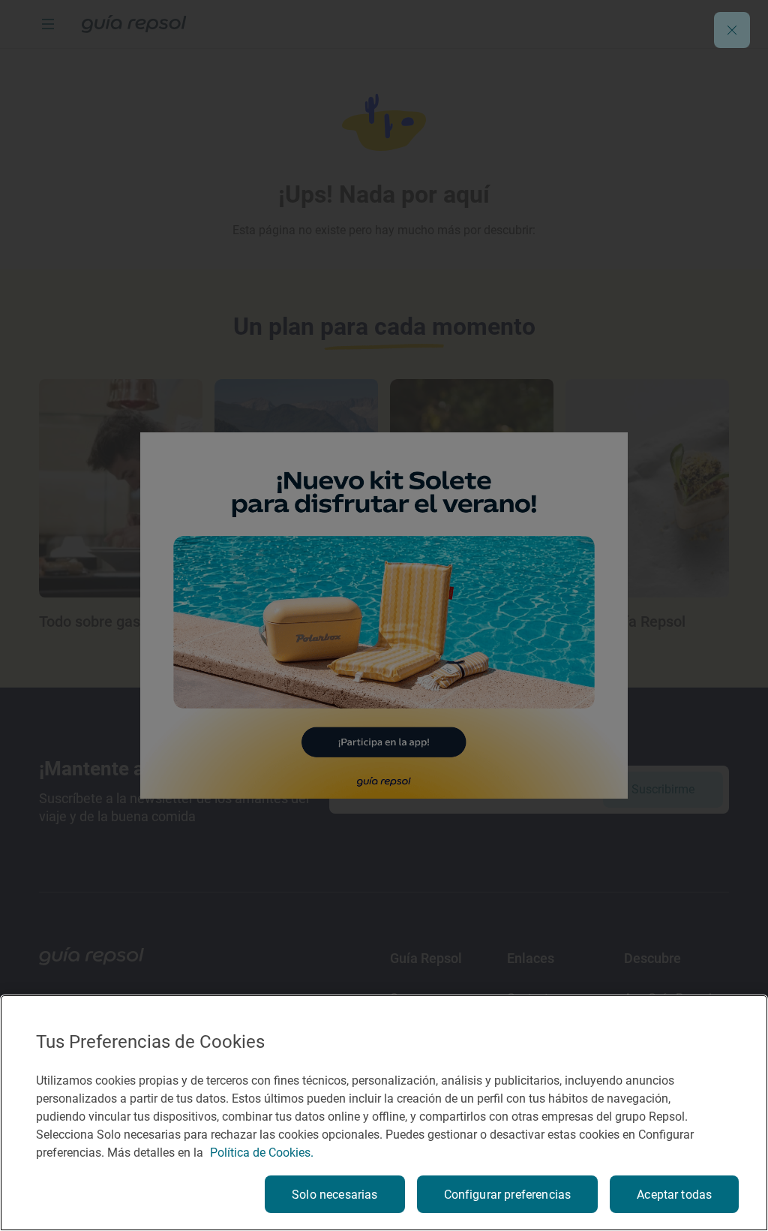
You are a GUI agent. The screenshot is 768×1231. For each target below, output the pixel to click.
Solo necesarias (334, 1194)
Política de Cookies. (262, 1152)
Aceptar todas (674, 1194)
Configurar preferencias (508, 1194)
